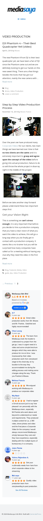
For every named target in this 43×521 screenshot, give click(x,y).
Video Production (16, 91)
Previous (7, 283)
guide (7, 273)
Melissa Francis (18, 380)
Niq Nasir (15, 395)
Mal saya (15, 475)
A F (13, 313)
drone (7, 91)
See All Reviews (22, 490)
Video (24, 270)
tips (11, 273)
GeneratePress (35, 514)
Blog (6, 88)
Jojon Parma (17, 448)
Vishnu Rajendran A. (20, 457)
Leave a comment (12, 94)
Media (19, 270)
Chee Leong (17, 331)
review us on (18, 307)
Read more (7, 81)
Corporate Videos (10, 146)
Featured (12, 270)
